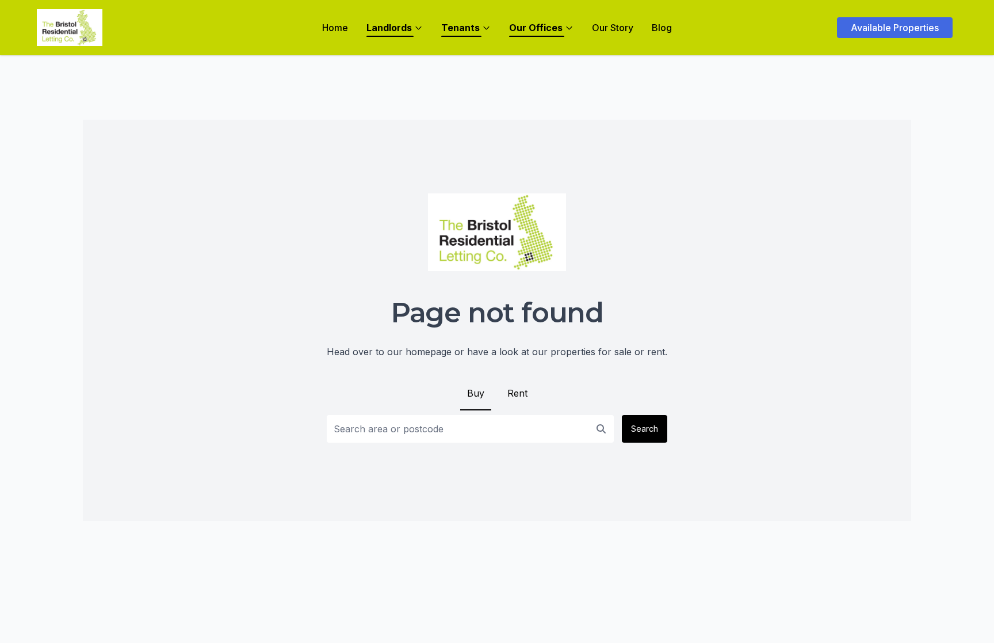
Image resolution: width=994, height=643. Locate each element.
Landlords (389, 27)
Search (644, 428)
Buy (475, 393)
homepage (429, 351)
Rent (517, 393)
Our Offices (536, 27)
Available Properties (895, 27)
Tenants (460, 27)
